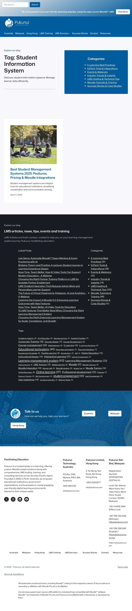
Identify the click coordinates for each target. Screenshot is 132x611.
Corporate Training (30, 341)
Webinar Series (66, 380)
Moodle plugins (64, 368)
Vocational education (48, 380)
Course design (53, 341)
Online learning (48, 372)
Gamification (67, 353)
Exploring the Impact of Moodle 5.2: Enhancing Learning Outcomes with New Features (48, 301)
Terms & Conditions (14, 574)
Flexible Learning (50, 353)
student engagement (68, 376)
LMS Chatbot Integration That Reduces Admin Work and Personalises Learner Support (49, 287)
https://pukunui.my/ (118, 521)
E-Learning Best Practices (101, 65)
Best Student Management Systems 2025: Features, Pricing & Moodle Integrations (32, 173)
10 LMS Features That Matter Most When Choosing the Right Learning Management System (51, 312)
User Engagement (93, 376)
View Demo (123, 11)
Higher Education (92, 353)
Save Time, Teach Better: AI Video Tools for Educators (47, 307)
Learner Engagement (81, 357)
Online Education (26, 372)
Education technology (66, 349)
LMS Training (42, 364)
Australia (88, 413)
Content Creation (79, 338)
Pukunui (102, 372)
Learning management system (41, 361)
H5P (77, 353)
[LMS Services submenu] (69, 33)
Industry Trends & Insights (101, 75)
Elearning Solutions (87, 349)
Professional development (79, 372)
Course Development (74, 341)
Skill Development (43, 376)
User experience (28, 379)
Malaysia (114, 413)
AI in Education (45, 338)
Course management (32, 345)
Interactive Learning (57, 356)
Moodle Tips (79, 368)
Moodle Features (90, 365)
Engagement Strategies (29, 353)
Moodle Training (96, 368)
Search (35, 4)
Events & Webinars (97, 72)
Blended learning (62, 338)
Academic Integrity (27, 338)
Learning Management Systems (86, 360)
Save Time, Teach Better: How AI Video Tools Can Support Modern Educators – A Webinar (49, 273)
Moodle (75, 364)
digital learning (55, 345)
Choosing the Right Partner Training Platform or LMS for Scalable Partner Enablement (48, 280)
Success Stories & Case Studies (104, 86)
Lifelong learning (25, 365)
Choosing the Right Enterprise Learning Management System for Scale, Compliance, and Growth (51, 319)
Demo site (123, 566)
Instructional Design (30, 356)
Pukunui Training (26, 376)
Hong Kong (18, 425)
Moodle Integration (30, 368)
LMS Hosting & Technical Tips (103, 79)
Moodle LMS (49, 368)
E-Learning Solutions (88, 345)
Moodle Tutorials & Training (102, 82)
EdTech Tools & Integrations (102, 68)
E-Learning (71, 345)
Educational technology (36, 349)
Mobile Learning (60, 364)
